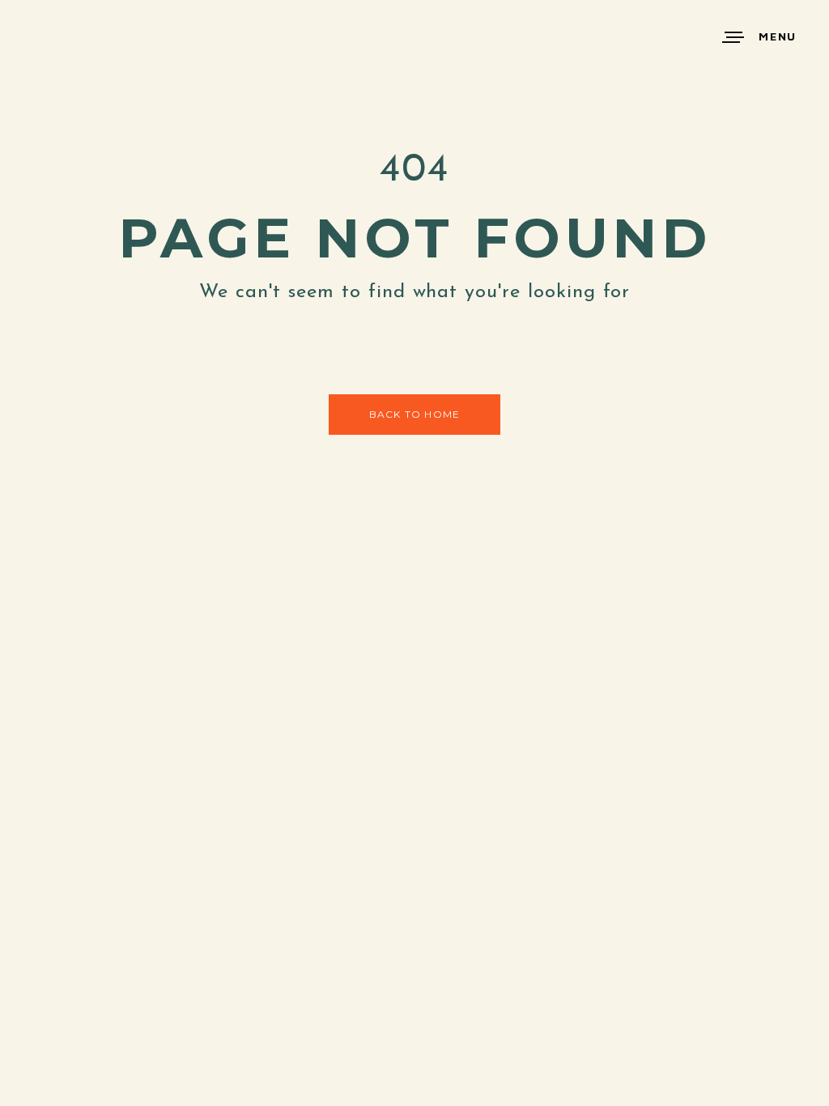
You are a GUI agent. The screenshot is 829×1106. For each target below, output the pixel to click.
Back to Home (414, 414)
